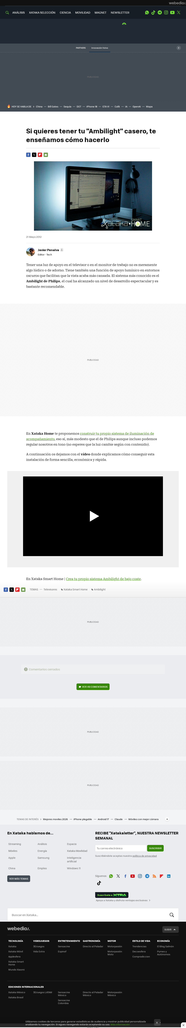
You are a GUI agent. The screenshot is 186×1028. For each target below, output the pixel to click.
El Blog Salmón (165, 946)
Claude (119, 819)
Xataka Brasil (15, 997)
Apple (11, 857)
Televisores (50, 589)
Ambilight (100, 589)
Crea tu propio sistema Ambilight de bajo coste (103, 579)
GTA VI (105, 106)
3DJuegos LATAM (42, 992)
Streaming (14, 844)
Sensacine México (64, 993)
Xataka (12, 946)
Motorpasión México (115, 993)
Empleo (42, 868)
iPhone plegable (83, 819)
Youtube (172, 12)
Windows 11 (74, 868)
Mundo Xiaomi (16, 969)
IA (126, 106)
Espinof (62, 951)
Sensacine (64, 946)
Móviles (12, 851)
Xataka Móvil (15, 951)
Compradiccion (141, 956)
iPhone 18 (91, 106)
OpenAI (137, 106)
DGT (79, 106)
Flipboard (40, 155)
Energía (42, 851)
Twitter (179, 12)
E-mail (46, 155)
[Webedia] (177, 3)
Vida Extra (39, 951)
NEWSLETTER (120, 12)
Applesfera (14, 956)
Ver (95, 686)
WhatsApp (147, 12)
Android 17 (103, 819)
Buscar (172, 915)
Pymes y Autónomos (163, 953)
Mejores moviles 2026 (55, 819)
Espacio (71, 844)
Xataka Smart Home (76, 589)
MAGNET (100, 12)
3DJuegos (38, 946)
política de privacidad (144, 855)
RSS (154, 875)
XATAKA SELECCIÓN (42, 12)
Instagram (166, 12)
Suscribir (155, 848)
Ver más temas (18, 878)
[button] (50, 250)
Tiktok (153, 12)
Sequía (67, 106)
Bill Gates (53, 106)
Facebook (28, 155)
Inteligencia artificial (74, 859)
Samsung (43, 857)
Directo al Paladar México (93, 993)
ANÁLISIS (18, 12)
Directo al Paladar (93, 946)
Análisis (42, 844)
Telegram (159, 12)
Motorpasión (115, 946)
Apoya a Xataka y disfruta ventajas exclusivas (121, 900)
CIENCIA (65, 12)
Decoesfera (139, 951)
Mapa (149, 106)
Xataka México (16, 992)
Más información (120, 1024)
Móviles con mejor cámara (143, 819)
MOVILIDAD (82, 12)
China (39, 106)
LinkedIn (169, 875)
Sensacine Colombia (64, 1001)
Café (117, 106)
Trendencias (139, 946)
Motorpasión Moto (115, 953)
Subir (167, 929)
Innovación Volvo (99, 47)
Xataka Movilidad (77, 851)
